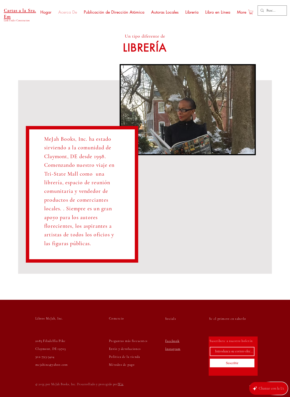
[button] (251, 12)
